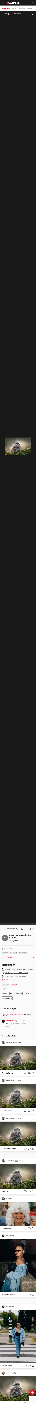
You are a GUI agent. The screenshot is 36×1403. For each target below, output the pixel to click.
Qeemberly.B (10, 1235)
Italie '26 (5, 1191)
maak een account (15, 1014)
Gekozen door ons (18, 8)
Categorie (9, 985)
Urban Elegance (8, 1294)
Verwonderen (7, 1073)
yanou (15, 941)
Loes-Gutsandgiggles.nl (13, 1042)
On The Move (7, 1366)
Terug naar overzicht (12, 14)
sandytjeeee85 (11, 1373)
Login (5, 1014)
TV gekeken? (7, 1228)
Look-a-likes (7, 1111)
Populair (30, 8)
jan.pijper (9, 1199)
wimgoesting (11, 1021)
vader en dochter (9, 1149)
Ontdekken (6, 8)
